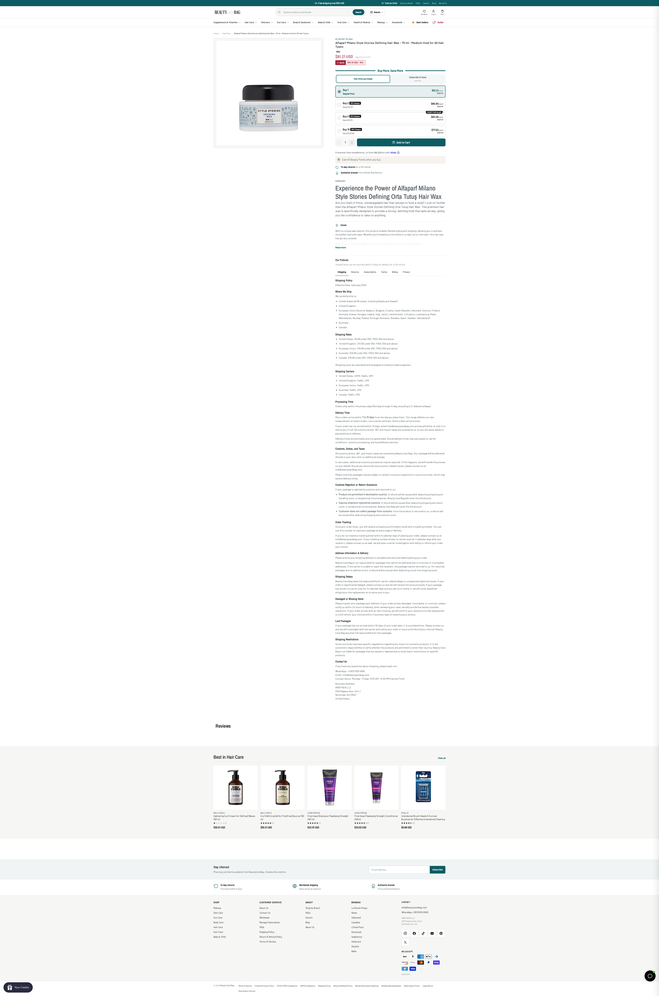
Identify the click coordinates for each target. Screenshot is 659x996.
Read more (340, 247)
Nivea (354, 912)
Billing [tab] (395, 272)
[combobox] (316, 12)
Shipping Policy (266, 932)
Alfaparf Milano (344, 39)
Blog (434, 3)
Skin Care (218, 912)
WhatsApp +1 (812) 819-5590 (415, 912)
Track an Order (391, 3)
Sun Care (217, 917)
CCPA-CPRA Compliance (287, 986)
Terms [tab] (384, 272)
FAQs (261, 927)
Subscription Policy (412, 986)
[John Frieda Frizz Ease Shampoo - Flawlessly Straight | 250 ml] (329, 787)
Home (216, 33)
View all (442, 758)
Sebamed (356, 917)
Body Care (218, 922)
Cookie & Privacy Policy (264, 986)
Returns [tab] (355, 272)
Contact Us (264, 912)
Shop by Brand (406, 3)
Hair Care (226, 33)
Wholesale (264, 917)
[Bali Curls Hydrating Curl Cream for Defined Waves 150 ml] (235, 787)
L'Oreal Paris (357, 927)
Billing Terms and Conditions (367, 986)
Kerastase (356, 932)
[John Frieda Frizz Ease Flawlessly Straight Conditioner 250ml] (376, 787)
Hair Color (218, 932)
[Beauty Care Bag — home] (227, 12)
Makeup (217, 908)
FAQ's (418, 3)
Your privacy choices (246, 991)
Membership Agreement (391, 986)
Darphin (355, 946)
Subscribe (437, 869)
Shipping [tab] (342, 272)
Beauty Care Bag (227, 985)
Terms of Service (267, 941)
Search (426, 3)
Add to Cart (403, 142)
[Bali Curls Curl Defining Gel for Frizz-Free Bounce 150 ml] (283, 787)
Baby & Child (219, 936)
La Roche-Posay (359, 908)
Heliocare (356, 941)
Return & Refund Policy (270, 936)
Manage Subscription (269, 922)
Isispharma (356, 936)
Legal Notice (428, 986)
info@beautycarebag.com (414, 907)
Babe (353, 951)
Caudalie (355, 922)
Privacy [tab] (406, 272)
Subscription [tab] (370, 272)
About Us (443, 3)
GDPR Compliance (307, 986)
